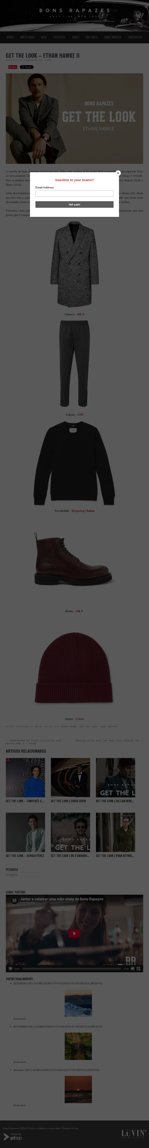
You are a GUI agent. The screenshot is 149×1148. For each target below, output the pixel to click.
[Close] (118, 173)
